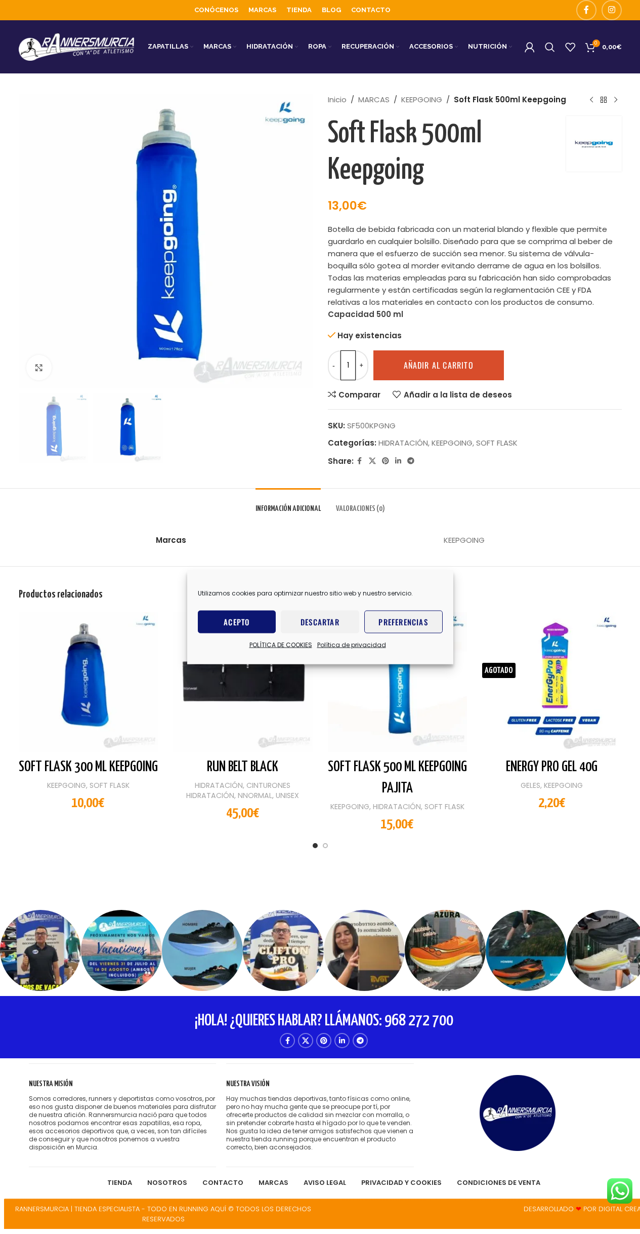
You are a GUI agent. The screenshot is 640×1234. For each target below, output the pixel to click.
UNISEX (287, 795)
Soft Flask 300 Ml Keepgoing (88, 767)
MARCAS (374, 99)
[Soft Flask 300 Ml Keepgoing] (88, 682)
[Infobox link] (122, 1115)
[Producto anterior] (591, 100)
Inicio (337, 99)
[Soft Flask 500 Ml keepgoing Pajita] (397, 682)
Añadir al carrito (439, 365)
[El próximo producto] (616, 100)
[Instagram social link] (612, 10)
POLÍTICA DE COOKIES (280, 644)
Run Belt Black (242, 767)
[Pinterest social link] (385, 461)
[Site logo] (77, 46)
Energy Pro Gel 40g (552, 767)
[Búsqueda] (550, 47)
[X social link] (372, 461)
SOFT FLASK (497, 442)
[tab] (288, 503)
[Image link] (518, 1112)
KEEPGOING (421, 99)
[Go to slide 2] (325, 848)
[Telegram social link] (410, 461)
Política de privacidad (351, 644)
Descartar (320, 621)
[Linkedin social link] (398, 461)
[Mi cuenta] (530, 47)
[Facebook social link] (586, 10)
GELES (530, 785)
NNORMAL (255, 795)
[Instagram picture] (40, 950)
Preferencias (403, 621)
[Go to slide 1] (315, 848)
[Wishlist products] (570, 47)
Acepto (236, 621)
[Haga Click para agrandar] (39, 367)
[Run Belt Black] (243, 682)
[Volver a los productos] (604, 100)
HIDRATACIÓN (403, 442)
